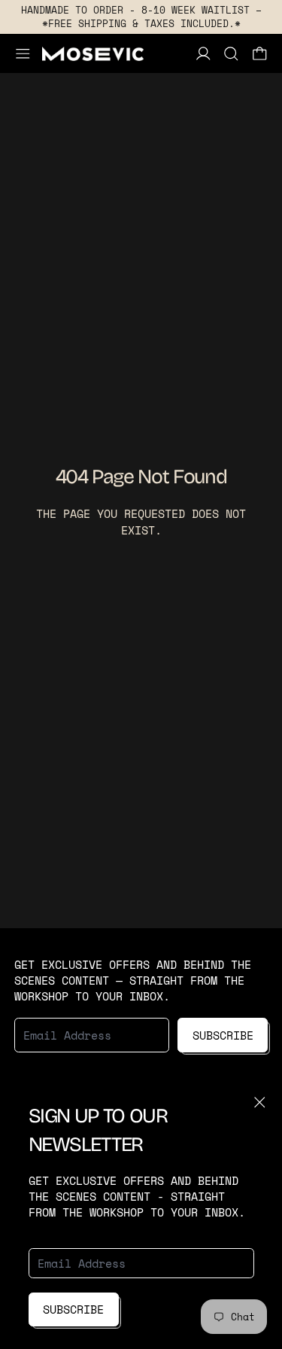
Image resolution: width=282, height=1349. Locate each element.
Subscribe (73, 1309)
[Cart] (259, 53)
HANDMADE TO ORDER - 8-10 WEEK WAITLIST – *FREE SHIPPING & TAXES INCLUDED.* (141, 17)
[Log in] (203, 53)
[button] (231, 53)
